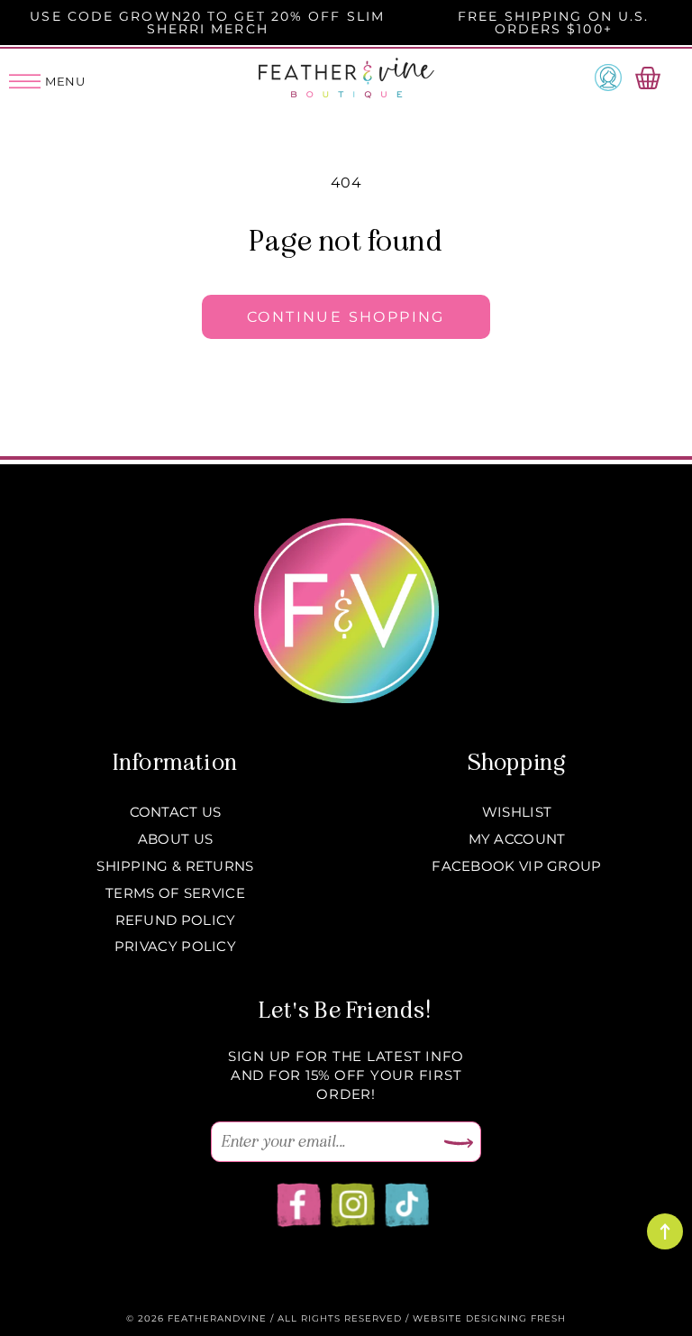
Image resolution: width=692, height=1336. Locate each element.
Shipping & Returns (174, 865)
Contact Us (176, 811)
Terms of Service (175, 892)
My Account (517, 838)
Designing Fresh (516, 1318)
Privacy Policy (175, 946)
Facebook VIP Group (516, 865)
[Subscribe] (458, 1144)
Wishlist (516, 811)
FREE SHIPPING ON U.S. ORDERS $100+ (553, 22)
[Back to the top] (665, 1231)
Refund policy (175, 920)
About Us (175, 838)
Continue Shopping (346, 316)
